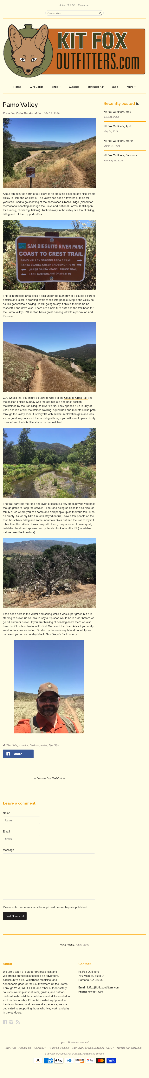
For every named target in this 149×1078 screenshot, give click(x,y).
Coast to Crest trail (76, 398)
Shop (55, 86)
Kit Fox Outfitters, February (120, 155)
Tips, (51, 745)
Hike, (9, 745)
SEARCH (10, 1047)
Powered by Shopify (92, 1053)
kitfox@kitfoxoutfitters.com (103, 987)
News (71, 944)
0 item (68, 4)
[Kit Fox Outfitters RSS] (18, 1022)
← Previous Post (42, 778)
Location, (24, 745)
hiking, (15, 745)
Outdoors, (35, 745)
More (130, 86)
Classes (74, 86)
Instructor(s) (95, 86)
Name (6, 813)
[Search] (100, 13)
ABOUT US (25, 1047)
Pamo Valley (20, 104)
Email (6, 831)
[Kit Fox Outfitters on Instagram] (11, 1022)
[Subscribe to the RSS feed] (137, 103)
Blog (115, 86)
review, (45, 745)
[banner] (74, 50)
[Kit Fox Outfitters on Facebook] (5, 1022)
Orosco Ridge (71, 202)
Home (17, 86)
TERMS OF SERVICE (129, 1047)
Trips (56, 745)
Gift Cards (36, 86)
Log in (62, 1042)
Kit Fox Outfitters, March (118, 141)
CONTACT (40, 1047)
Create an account (78, 1042)
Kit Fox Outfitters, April (117, 126)
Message (8, 850)
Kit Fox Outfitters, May (117, 112)
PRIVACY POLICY (59, 1047)
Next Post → (58, 778)
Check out (83, 4)
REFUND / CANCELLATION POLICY (93, 1047)
